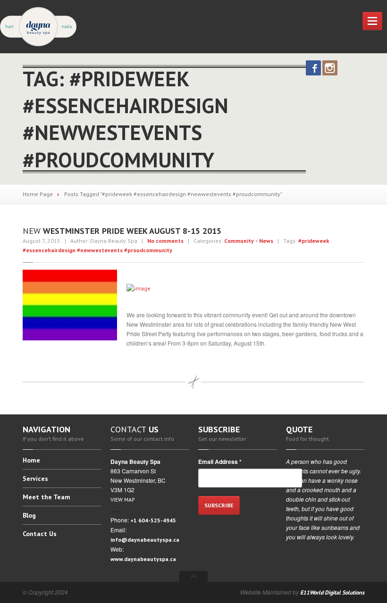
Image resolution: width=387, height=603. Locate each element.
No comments (165, 240)
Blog (29, 515)
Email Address (220, 461)
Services (35, 478)
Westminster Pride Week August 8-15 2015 (122, 230)
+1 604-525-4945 (153, 520)
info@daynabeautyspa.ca (144, 539)
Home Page (38, 194)
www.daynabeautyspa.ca (143, 558)
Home (31, 460)
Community (239, 240)
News (266, 240)
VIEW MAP (122, 499)
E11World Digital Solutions (332, 592)
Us (40, 533)
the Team (46, 497)
